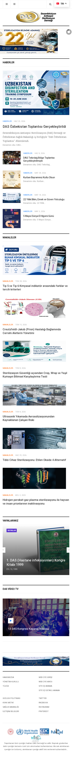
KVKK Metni (8, 702)
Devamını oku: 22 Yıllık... (34, 203)
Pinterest (44, 711)
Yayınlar (11, 530)
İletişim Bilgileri (11, 711)
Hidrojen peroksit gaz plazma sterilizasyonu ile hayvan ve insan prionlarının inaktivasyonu (36, 502)
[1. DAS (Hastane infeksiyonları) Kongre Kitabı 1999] (36, 550)
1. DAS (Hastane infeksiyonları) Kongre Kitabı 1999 (36, 562)
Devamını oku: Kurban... (34, 181)
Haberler (7, 121)
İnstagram (44, 707)
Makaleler (8, 281)
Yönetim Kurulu (11, 681)
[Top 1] (36, 661)
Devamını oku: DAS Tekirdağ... (37, 164)
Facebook (43, 702)
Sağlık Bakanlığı (11, 707)
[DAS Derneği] (36, 17)
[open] (7, 4)
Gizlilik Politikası (11, 698)
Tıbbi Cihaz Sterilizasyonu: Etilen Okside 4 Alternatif (34, 460)
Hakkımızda (8, 677)
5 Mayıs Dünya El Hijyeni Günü (38, 216)
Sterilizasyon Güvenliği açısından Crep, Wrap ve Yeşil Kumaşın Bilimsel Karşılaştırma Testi (35, 375)
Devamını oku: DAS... (12, 145)
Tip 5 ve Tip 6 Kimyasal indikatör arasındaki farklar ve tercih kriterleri (35, 288)
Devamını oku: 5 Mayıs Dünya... (37, 219)
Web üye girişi (45, 677)
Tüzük (6, 686)
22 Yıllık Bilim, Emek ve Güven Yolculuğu (43, 199)
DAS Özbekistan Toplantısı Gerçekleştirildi (34, 126)
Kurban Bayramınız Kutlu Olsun (39, 177)
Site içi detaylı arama (49, 690)
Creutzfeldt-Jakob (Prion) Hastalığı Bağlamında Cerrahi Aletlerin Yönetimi (32, 331)
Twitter (43, 698)
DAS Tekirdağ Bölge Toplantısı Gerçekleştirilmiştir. (39, 159)
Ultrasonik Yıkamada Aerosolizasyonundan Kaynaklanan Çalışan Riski (28, 418)
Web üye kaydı (45, 681)
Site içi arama (45, 686)
